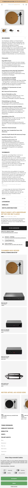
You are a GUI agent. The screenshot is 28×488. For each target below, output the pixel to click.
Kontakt (3, 454)
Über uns (3, 446)
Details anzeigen (14, 486)
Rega (3, 212)
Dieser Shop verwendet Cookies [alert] (14, 457)
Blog (2, 440)
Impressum (3, 451)
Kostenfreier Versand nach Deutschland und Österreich (15, 237)
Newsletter (4, 431)
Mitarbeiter (3, 443)
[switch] (5, 470)
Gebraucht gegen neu (7, 428)
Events (3, 434)
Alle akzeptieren (14, 478)
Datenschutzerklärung (5, 466)
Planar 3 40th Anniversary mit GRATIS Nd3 (9, 415)
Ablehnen (14, 483)
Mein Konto (3, 448)
